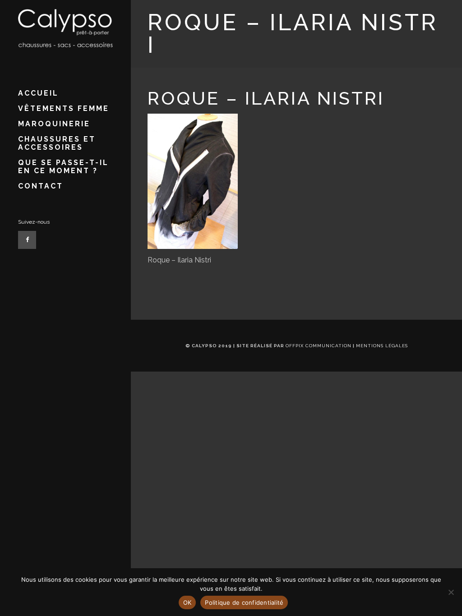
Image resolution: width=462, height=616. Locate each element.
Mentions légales (382, 345)
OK (187, 602)
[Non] (450, 592)
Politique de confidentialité (244, 602)
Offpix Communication (318, 345)
